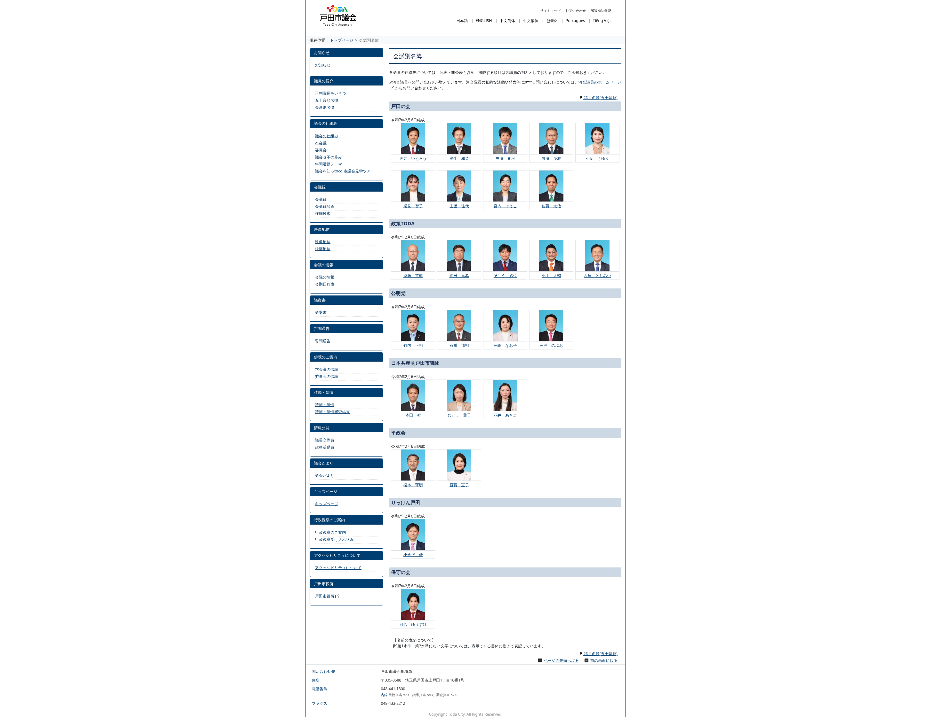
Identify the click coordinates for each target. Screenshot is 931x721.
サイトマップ (550, 10)
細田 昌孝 (459, 275)
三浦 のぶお (551, 345)
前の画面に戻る (604, 660)
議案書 (321, 312)
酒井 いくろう (413, 158)
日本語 (462, 20)
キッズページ (326, 503)
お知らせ (322, 65)
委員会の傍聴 (326, 376)
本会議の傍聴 (326, 369)
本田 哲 (413, 415)
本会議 (321, 143)
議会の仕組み (326, 136)
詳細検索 (322, 213)
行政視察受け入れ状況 (334, 539)
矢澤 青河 (505, 158)
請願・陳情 (324, 404)
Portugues (575, 20)
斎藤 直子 (459, 485)
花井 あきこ (505, 415)
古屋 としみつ (597, 275)
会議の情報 (324, 277)
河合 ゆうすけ (413, 624)
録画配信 (322, 248)
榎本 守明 (413, 485)
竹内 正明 (413, 345)
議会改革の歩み (328, 157)
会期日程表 (324, 284)
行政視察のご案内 (330, 532)
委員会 (321, 150)
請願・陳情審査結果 (332, 411)
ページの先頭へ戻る (561, 660)
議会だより (324, 475)
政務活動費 (324, 447)
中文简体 (507, 20)
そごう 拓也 (505, 275)
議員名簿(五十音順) (600, 97)
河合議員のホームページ (599, 82)
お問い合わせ (575, 10)
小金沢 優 (413, 554)
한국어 (552, 20)
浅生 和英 (459, 158)
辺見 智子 (413, 206)
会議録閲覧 (324, 206)
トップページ (341, 40)
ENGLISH (484, 20)
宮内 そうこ (505, 206)
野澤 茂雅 (551, 158)
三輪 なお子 (505, 345)
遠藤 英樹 (413, 275)
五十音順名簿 (326, 100)
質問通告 (322, 341)
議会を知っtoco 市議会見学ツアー (345, 171)
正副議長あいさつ (330, 93)
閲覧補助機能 (601, 10)
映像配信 (322, 241)
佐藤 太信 (551, 206)
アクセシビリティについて (338, 567)
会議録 (321, 199)
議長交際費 (324, 440)
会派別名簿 (324, 107)
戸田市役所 (324, 596)
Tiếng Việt (602, 20)
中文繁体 (530, 20)
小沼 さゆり (597, 158)
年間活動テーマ (328, 164)
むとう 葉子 (459, 415)
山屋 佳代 (459, 206)
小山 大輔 (551, 275)
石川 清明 (459, 345)
